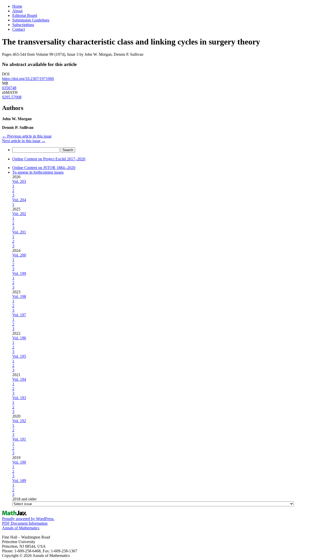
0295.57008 (11, 97)
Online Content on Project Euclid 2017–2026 (48, 159)
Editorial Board (24, 15)
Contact (18, 29)
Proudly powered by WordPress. (28, 519)
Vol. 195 (19, 356)
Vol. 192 (19, 421)
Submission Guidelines (30, 20)
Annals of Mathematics (20, 528)
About (17, 11)
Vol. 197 (19, 315)
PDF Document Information (25, 523)
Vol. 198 (19, 296)
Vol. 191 (19, 439)
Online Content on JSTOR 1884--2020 (43, 167)
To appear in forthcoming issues (38, 172)
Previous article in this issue (27, 136)
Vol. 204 (19, 200)
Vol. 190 (19, 462)
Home (17, 6)
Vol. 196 (19, 338)
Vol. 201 (19, 232)
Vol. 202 (19, 213)
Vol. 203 (19, 181)
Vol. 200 (19, 255)
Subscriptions (23, 25)
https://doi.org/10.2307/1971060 (28, 78)
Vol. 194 (19, 379)
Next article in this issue (23, 141)
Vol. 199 (19, 273)
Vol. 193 (19, 398)
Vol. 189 (19, 480)
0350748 (9, 88)
